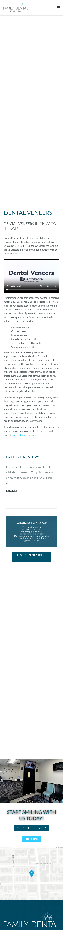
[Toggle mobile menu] (58, 7)
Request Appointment (31, 555)
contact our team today (25, 435)
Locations (31, 838)
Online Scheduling (30, 828)
